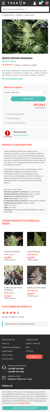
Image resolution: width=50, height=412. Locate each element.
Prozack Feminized (11, 252)
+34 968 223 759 (16, 371)
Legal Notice (7, 351)
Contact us (34, 357)
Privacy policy (7, 359)
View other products (21, 135)
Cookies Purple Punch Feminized (13, 289)
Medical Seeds (29, 15)
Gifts (27, 347)
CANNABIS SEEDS (8, 15)
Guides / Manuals (33, 343)
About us (5, 343)
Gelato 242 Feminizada (36, 288)
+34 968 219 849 (16, 368)
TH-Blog (29, 351)
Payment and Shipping (11, 347)
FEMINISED (19, 15)
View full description (14, 79)
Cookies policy (32, 340)
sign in (15, 324)
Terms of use (7, 355)
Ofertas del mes (8, 340)
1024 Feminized (33, 252)
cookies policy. (24, 403)
